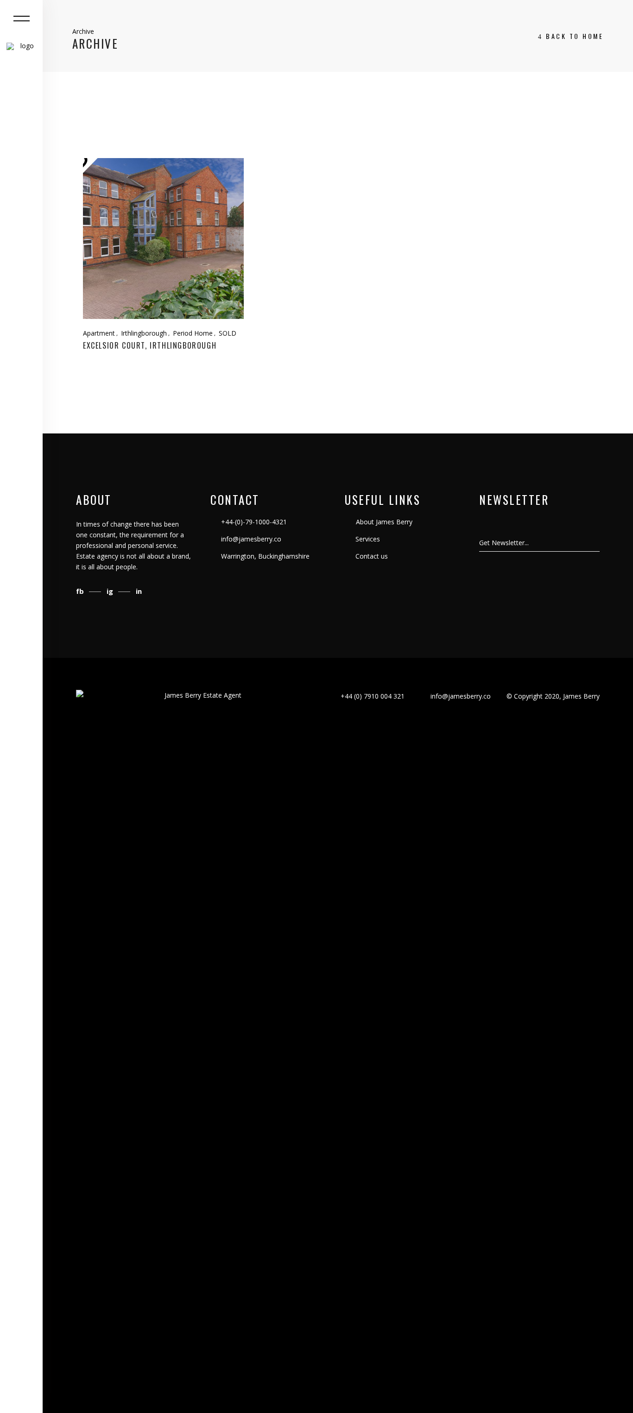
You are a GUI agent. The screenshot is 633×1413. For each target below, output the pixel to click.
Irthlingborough (144, 333)
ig (111, 591)
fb (81, 591)
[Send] (599, 543)
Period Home (193, 333)
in (139, 591)
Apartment (99, 333)
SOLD (227, 333)
